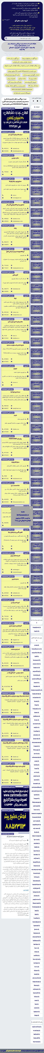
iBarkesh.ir (36, 667)
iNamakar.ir (36, 880)
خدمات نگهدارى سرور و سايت (31, 75)
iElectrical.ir (36, 959)
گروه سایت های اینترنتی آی (13, 1050)
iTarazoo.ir (36, 933)
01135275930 (7, 686)
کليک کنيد (26, 890)
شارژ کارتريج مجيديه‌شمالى (12, 75)
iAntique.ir (36, 944)
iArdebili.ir (37, 1034)
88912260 (6, 314)
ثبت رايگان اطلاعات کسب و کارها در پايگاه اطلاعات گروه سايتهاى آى (22, 66)
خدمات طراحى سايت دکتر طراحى (22, 62)
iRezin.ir (36, 832)
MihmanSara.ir (36, 757)
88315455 (6, 663)
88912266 (6, 312)
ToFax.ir (36, 951)
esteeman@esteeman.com (18, 665)
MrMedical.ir (36, 671)
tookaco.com (15, 312)
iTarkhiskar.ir (37, 981)
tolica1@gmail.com (17, 197)
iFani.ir (37, 705)
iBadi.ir (37, 656)
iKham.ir (36, 720)
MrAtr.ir (36, 1008)
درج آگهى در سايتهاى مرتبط (29, 58)
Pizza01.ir (36, 895)
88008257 (6, 408)
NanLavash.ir (37, 899)
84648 (5, 476)
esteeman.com (16, 663)
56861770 (6, 288)
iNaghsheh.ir (36, 892)
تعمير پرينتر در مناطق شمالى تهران (15, 86)
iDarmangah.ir (36, 802)
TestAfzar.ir (36, 1030)
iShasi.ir (36, 768)
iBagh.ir (36, 1015)
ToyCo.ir (36, 966)
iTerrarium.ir (37, 708)
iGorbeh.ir (37, 1011)
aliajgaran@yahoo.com (18, 642)
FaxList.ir (36, 631)
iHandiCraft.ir (37, 824)
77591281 (6, 171)
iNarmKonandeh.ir (36, 690)
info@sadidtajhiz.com (17, 595)
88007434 (6, 405)
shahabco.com (16, 429)
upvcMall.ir (36, 821)
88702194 (6, 455)
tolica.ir (14, 195)
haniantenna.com (16, 288)
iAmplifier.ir (36, 862)
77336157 (6, 268)
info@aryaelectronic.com (18, 268)
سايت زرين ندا (33, 78)
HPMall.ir (36, 779)
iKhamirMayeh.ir (37, 649)
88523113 (6, 148)
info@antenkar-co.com (18, 221)
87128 (5, 335)
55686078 (6, 244)
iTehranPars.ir (36, 907)
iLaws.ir (36, 948)
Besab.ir (36, 645)
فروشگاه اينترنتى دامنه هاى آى (22, 93)
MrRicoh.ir (36, 776)
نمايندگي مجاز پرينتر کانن (14, 82)
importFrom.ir (36, 884)
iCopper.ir (37, 746)
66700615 (6, 359)
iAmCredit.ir (36, 993)
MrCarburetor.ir (37, 869)
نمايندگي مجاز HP (33, 86)
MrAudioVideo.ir (36, 652)
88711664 (6, 452)
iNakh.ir (36, 712)
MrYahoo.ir (36, 828)
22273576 (6, 710)
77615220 (6, 616)
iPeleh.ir (36, 929)
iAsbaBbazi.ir (36, 660)
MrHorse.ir (36, 735)
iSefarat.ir (37, 963)
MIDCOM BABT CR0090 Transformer (22, 89)
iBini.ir (37, 914)
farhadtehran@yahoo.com (18, 151)
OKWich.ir (37, 753)
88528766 (6, 712)
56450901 (6, 291)
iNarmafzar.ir (36, 693)
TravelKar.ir (36, 1041)
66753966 (6, 429)
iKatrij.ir (36, 974)
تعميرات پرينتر (11, 78)
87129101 (6, 338)
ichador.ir (37, 918)
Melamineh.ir (37, 697)
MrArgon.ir (36, 888)
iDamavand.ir (37, 903)
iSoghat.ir (37, 798)
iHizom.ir (36, 996)
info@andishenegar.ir (17, 572)
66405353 (6, 642)
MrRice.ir (36, 727)
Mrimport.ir (36, 989)
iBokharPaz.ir (37, 922)
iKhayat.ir (37, 809)
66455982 (6, 522)
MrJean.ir (37, 858)
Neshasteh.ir (36, 723)
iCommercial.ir (36, 817)
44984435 (6, 218)
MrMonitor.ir (37, 937)
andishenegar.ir (16, 569)
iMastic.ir (36, 682)
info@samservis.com (17, 478)
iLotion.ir (36, 765)
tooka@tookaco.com (17, 314)
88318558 (6, 499)
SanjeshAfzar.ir (36, 1026)
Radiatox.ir (36, 716)
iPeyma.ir (37, 839)
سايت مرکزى (22, 78)
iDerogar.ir (36, 750)
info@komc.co (16, 338)
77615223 (6, 618)
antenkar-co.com (16, 218)
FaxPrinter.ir (37, 627)
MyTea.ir (36, 772)
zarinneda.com (16, 148)
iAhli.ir (37, 910)
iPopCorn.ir (36, 738)
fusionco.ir (15, 382)
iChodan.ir (37, 731)
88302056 (6, 665)
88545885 (6, 151)
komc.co (15, 335)
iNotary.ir (37, 854)
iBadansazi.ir (36, 940)
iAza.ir (37, 1004)
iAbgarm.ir (36, 686)
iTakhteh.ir (37, 865)
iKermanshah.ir (36, 742)
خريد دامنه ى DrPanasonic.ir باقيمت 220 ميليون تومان (22, 71)
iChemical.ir (36, 873)
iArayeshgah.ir (36, 836)
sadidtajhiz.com (16, 593)
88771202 (6, 478)
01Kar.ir (36, 761)
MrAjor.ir (37, 843)
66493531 (6, 639)
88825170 (6, 242)
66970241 (6, 595)
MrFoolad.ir (36, 806)
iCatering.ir (36, 675)
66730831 (6, 361)
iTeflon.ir (36, 877)
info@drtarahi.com (17, 712)
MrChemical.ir (36, 978)
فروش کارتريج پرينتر (30, 82)
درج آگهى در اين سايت (13, 58)
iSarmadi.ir (36, 1038)
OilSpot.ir (36, 970)
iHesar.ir (36, 701)
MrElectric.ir (37, 664)
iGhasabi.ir (37, 925)
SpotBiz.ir (36, 794)
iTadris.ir (36, 847)
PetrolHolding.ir (37, 787)
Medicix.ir (37, 955)
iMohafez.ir (36, 783)
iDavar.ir (36, 985)
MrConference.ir (37, 791)
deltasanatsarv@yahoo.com (18, 502)
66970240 (6, 593)
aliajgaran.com (16, 639)
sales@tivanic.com (17, 408)
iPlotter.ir (37, 851)
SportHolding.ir (36, 679)
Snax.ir (36, 1000)
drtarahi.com (15, 710)
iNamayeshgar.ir (37, 813)
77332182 (6, 265)
